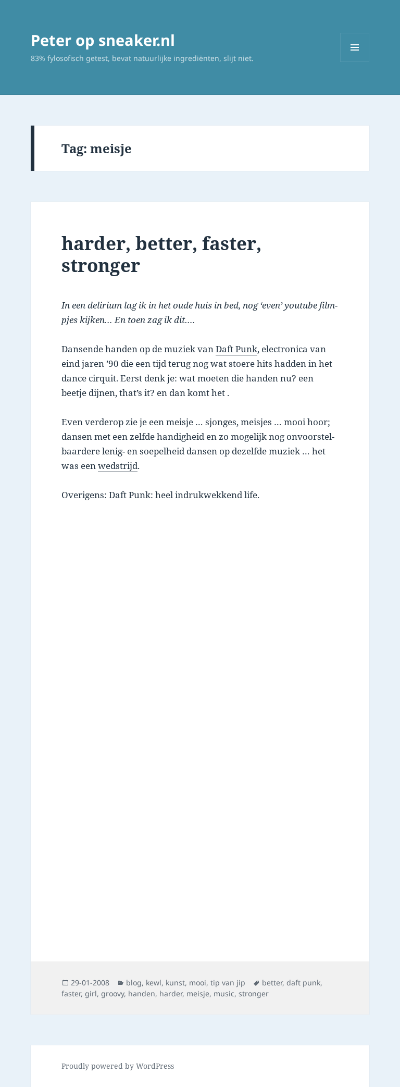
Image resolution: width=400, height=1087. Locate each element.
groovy (112, 993)
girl (91, 993)
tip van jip (227, 982)
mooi (197, 982)
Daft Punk (236, 349)
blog (134, 982)
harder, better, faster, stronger (161, 254)
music (224, 993)
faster (71, 993)
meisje (197, 993)
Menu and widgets (355, 61)
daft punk (303, 982)
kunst (175, 982)
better (272, 982)
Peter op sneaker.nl (103, 40)
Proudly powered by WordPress (117, 1066)
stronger (254, 993)
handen (141, 993)
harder (170, 993)
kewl (153, 982)
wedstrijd (118, 466)
